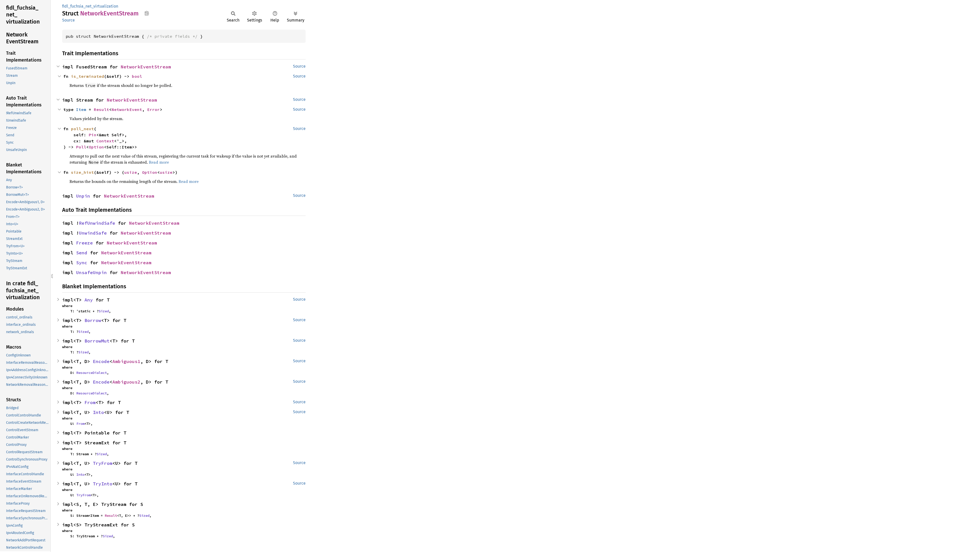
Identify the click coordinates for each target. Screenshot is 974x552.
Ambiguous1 (126, 361)
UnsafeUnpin (91, 272)
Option (96, 146)
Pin (92, 134)
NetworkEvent (127, 109)
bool (137, 76)
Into (98, 412)
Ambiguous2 (126, 382)
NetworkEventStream (146, 67)
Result (101, 109)
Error (153, 109)
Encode (101, 361)
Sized (104, 311)
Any (88, 300)
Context (105, 140)
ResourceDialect (91, 372)
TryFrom (102, 463)
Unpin (83, 196)
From (90, 402)
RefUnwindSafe (97, 223)
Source (68, 20)
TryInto (102, 484)
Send (81, 253)
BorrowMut (97, 341)
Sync (81, 262)
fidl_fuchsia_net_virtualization (90, 6)
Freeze (84, 243)
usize (130, 172)
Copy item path (147, 13)
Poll (81, 146)
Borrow (92, 320)
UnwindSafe (93, 233)
